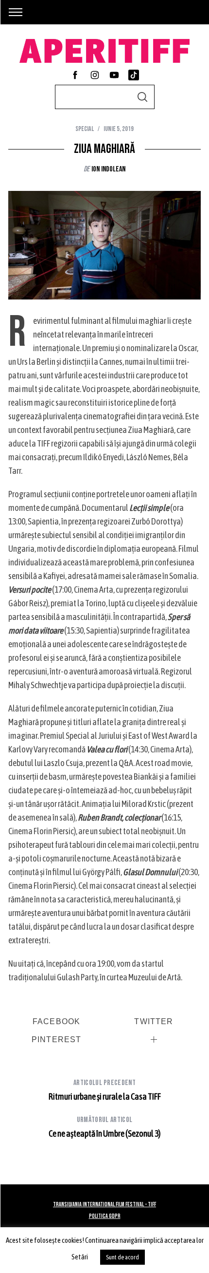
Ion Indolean (108, 169)
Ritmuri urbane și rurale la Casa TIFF (105, 1090)
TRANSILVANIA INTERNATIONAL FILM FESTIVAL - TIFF (104, 1204)
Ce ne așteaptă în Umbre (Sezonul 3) (104, 1127)
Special (84, 129)
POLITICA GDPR (105, 1216)
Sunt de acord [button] (122, 1257)
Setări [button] (79, 1257)
